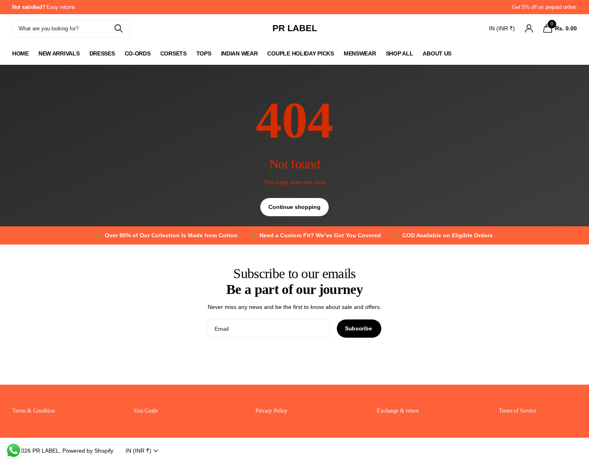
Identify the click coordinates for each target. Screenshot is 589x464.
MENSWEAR (360, 53)
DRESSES (102, 53)
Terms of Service (517, 411)
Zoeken (118, 28)
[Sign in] (529, 28)
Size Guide (145, 411)
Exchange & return (398, 411)
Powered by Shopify (87, 450)
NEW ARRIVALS (59, 53)
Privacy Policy (271, 411)
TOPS (203, 53)
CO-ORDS (138, 53)
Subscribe (359, 328)
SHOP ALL (399, 53)
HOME (20, 53)
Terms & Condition (33, 411)
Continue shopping (294, 207)
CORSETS (173, 53)
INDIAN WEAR (239, 53)
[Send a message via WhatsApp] (13, 450)
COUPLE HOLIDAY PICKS (300, 53)
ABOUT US (437, 53)
